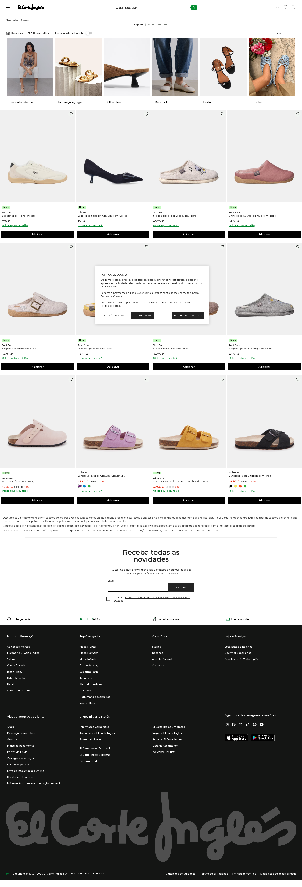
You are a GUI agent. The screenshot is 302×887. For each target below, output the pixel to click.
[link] (37, 156)
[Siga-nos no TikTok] (248, 724)
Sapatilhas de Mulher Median (19, 215)
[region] (152, 295)
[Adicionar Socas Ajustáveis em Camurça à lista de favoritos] (71, 379)
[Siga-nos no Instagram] (227, 724)
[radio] (287, 33)
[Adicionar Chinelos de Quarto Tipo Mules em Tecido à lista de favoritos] (298, 114)
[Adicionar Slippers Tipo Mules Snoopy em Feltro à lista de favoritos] (222, 114)
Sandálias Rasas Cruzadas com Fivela (250, 475)
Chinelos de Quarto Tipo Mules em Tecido (252, 215)
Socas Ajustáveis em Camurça (19, 481)
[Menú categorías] (8, 7)
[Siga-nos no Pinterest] (255, 724)
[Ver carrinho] (294, 7)
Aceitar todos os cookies (188, 315)
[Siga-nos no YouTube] (262, 724)
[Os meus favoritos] (286, 7)
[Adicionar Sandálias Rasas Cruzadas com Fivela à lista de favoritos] (298, 379)
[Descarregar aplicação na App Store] (236, 738)
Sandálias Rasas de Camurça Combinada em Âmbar (183, 481)
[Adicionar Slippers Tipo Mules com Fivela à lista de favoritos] (71, 247)
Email (111, 580)
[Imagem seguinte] (71, 156)
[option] (37, 156)
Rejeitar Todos (142, 315)
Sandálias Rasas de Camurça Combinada (101, 475)
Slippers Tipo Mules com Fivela (19, 348)
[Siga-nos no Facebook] (234, 724)
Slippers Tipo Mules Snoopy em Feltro (174, 215)
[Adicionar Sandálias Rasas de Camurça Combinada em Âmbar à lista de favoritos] (222, 379)
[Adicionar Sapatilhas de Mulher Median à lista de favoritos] (71, 114)
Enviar (181, 587)
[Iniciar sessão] (278, 7)
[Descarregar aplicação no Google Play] (263, 738)
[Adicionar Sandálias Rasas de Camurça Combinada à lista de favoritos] (146, 379)
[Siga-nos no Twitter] (241, 724)
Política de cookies (111, 305)
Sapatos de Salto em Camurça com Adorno (102, 215)
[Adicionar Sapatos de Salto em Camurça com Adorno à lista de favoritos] (146, 114)
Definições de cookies (115, 315)
